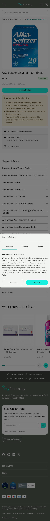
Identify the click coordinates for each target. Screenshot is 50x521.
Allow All (37, 282)
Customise (13, 282)
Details (25, 246)
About (40, 246)
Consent (9, 246)
